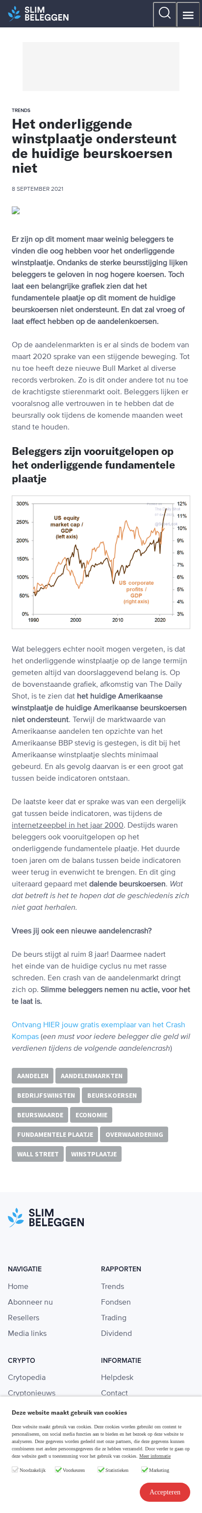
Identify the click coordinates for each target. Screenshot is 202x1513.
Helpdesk (117, 1378)
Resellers (23, 1318)
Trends (112, 1287)
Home (18, 1287)
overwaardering (134, 1134)
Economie (91, 1114)
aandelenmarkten (92, 1075)
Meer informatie (155, 1456)
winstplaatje (94, 1154)
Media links (27, 1334)
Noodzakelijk (33, 1470)
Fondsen (116, 1303)
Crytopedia (27, 1378)
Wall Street (38, 1154)
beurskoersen (112, 1095)
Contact (114, 1394)
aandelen (33, 1075)
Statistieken (116, 1470)
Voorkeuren (74, 1470)
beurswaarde (40, 1114)
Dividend (116, 1334)
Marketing (159, 1470)
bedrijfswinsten (46, 1095)
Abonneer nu (30, 1303)
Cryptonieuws (31, 1394)
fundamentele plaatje (55, 1134)
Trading (113, 1318)
